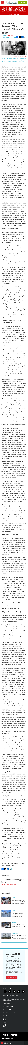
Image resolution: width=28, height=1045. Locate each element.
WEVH (4, 1022)
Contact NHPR (6, 1003)
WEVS (4, 1028)
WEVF (4, 1021)
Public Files (5, 1015)
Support (23, 2)
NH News (14, 898)
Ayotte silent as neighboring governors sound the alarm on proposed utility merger (19, 937)
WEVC (4, 1019)
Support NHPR (12, 977)
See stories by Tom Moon (8, 885)
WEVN (4, 1024)
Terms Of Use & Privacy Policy (10, 1012)
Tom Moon (10, 35)
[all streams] (26, 1043)
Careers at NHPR (7, 1009)
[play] (2, 1043)
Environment (15, 933)
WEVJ (4, 1023)
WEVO (4, 1025)
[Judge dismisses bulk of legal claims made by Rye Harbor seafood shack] (6, 913)
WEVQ (4, 1026)
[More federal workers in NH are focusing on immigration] (6, 925)
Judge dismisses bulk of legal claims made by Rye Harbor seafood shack (18, 914)
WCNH (4, 1018)
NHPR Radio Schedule (8, 1006)
